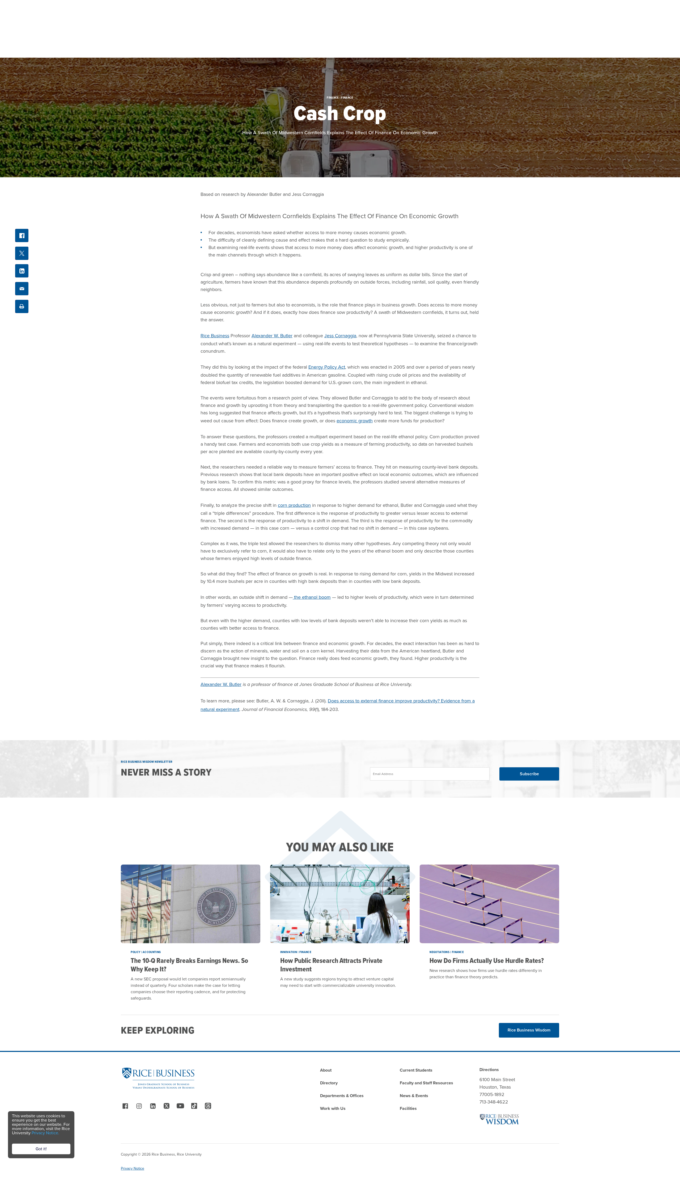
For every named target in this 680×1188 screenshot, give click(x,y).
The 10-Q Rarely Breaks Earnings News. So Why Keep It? (189, 964)
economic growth (355, 420)
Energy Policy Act (326, 367)
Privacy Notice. (45, 1133)
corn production (294, 505)
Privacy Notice (132, 1168)
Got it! (41, 1149)
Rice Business (215, 335)
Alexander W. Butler (272, 335)
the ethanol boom (312, 597)
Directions (489, 1070)
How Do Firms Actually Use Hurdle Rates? (487, 960)
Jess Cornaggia (340, 335)
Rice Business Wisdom (529, 1030)
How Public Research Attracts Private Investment (331, 964)
